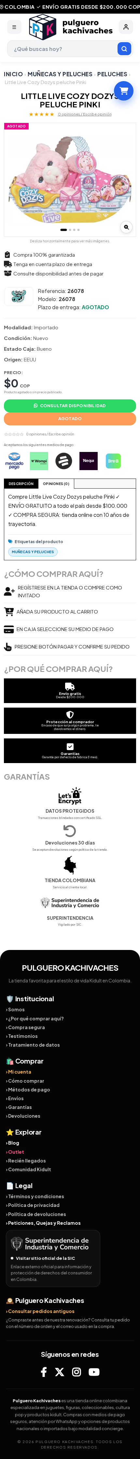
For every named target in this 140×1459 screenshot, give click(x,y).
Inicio (13, 74)
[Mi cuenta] (126, 27)
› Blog (12, 1143)
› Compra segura (25, 1027)
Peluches (112, 74)
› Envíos (15, 1098)
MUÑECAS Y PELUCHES (60, 74)
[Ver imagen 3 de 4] (74, 230)
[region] (70, 180)
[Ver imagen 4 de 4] (78, 230)
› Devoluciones (23, 1116)
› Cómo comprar (25, 1081)
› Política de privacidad (33, 1205)
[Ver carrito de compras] (123, 91)
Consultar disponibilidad (73, 405)
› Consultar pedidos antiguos (40, 1311)
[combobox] (70, 48)
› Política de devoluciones (36, 1214)
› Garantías (19, 1107)
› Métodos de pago (28, 1089)
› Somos (15, 1009)
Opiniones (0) (56, 484)
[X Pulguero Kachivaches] (59, 1372)
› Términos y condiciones (35, 1196)
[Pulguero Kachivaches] (70, 27)
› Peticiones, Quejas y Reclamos (43, 1223)
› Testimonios (22, 1036)
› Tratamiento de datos (33, 1045)
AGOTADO (70, 418)
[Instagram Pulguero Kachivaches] (76, 1372)
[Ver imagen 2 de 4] (70, 230)
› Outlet (15, 1152)
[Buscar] (124, 48)
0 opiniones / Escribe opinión (85, 114)
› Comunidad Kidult (28, 1169)
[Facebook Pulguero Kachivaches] (44, 1372)
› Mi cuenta (18, 1072)
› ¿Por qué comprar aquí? (35, 1018)
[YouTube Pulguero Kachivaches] (94, 1372)
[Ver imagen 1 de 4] (64, 230)
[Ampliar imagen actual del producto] (126, 227)
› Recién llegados (26, 1160)
